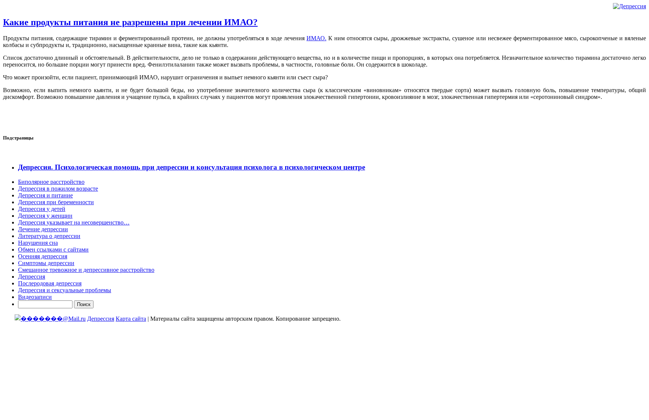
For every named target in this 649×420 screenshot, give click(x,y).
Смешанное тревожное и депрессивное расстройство (86, 270)
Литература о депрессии (49, 236)
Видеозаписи (35, 297)
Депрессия (31, 276)
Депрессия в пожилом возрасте (58, 188)
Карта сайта (131, 318)
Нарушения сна (38, 243)
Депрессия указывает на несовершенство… (74, 222)
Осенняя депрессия (42, 256)
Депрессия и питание (45, 195)
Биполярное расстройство (51, 182)
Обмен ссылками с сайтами (53, 249)
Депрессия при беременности (56, 202)
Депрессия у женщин (45, 215)
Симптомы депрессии (46, 263)
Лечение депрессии (43, 229)
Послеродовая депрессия (50, 283)
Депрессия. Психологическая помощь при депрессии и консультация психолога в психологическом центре (191, 167)
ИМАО (315, 38)
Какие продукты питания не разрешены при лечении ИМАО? (130, 22)
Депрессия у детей (41, 209)
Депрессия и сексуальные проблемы (64, 290)
